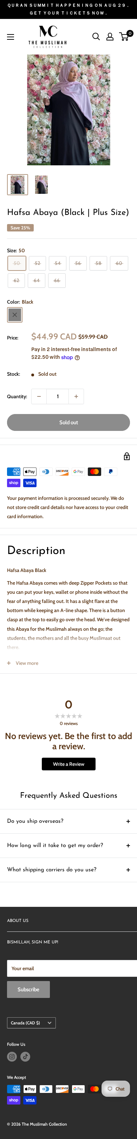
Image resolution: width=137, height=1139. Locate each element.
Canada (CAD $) (25, 1022)
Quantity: (17, 396)
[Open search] (96, 36)
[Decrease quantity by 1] (39, 396)
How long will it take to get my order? (55, 845)
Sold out (68, 422)
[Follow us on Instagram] (12, 1057)
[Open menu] (10, 37)
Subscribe (28, 989)
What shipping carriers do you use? (51, 870)
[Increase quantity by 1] (76, 396)
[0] (124, 36)
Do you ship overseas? (35, 821)
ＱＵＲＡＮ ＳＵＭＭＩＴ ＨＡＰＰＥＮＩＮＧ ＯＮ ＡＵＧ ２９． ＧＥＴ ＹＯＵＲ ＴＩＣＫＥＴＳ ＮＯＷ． (68, 8)
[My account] (109, 36)
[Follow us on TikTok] (25, 1057)
